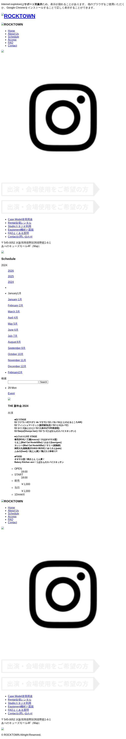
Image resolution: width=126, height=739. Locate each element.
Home (11, 30)
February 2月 (15, 305)
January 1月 (15, 299)
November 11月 (17, 360)
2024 (11, 282)
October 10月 (15, 354)
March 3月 (14, 311)
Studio (19, 226)
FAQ (10, 42)
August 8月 (14, 342)
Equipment (21, 229)
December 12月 (17, 366)
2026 (11, 270)
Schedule (13, 36)
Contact (12, 45)
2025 (11, 276)
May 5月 (13, 323)
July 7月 (12, 335)
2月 (15, 372)
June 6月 (13, 329)
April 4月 (13, 317)
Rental (19, 222)
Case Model (20, 219)
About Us (13, 33)
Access (12, 39)
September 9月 (16, 348)
